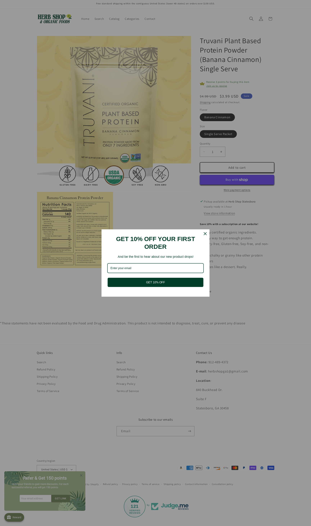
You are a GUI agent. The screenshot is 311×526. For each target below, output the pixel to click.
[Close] (205, 233)
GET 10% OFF (155, 282)
